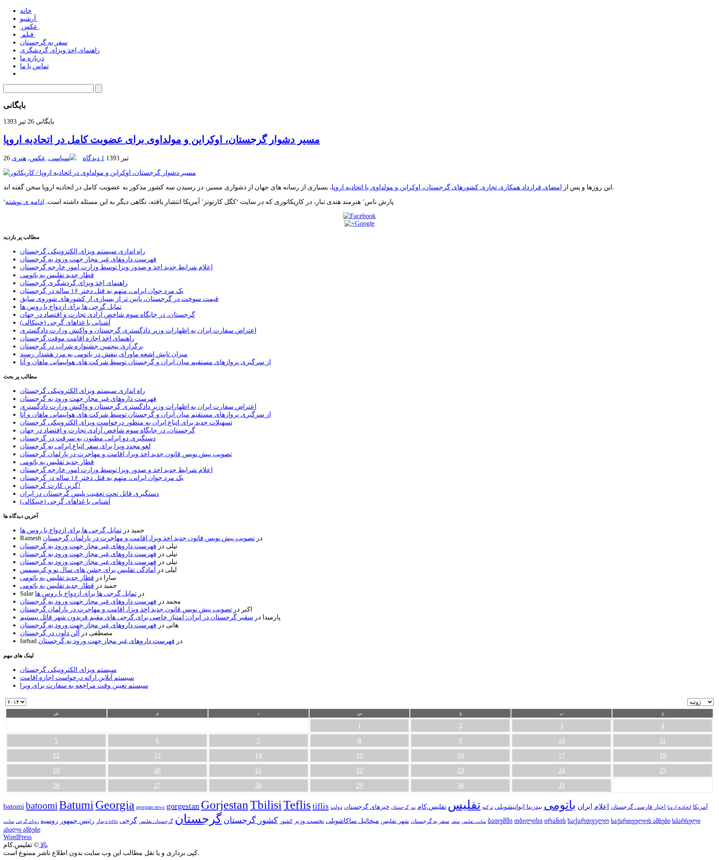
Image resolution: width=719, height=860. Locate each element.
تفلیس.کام (431, 806)
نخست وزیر (309, 820)
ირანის (555, 821)
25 (662, 770)
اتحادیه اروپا (679, 807)
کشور (286, 821)
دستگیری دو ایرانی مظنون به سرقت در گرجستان (88, 438)
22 (359, 770)
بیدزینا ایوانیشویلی (518, 806)
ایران (585, 806)
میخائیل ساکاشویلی (352, 820)
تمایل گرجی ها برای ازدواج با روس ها (70, 306)
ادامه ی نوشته (24, 201)
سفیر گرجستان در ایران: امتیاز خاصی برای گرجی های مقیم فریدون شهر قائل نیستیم (136, 617)
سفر (455, 821)
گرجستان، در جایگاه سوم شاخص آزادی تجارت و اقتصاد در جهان (107, 314)
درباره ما (32, 58)
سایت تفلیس (473, 821)
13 (157, 755)
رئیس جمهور (77, 821)
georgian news (150, 807)
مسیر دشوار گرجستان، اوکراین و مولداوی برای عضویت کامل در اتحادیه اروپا (161, 139)
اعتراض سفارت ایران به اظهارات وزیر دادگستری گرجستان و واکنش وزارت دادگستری (138, 330)
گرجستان (198, 818)
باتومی (560, 804)
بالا (43, 844)
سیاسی (59, 158)
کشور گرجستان (250, 820)
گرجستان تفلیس (156, 821)
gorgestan (182, 805)
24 (561, 770)
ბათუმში (500, 821)
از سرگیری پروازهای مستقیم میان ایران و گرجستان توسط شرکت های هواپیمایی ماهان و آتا (145, 361)
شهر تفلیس (395, 821)
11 (662, 740)
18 (662, 755)
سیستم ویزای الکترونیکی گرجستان (68, 669)
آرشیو (28, 18)
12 (56, 755)
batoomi (41, 805)
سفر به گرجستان (43, 42)
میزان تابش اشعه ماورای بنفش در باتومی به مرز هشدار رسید (104, 354)
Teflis (297, 804)
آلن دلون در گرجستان (49, 632)
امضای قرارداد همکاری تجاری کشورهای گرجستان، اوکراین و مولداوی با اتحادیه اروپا (447, 187)
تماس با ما (34, 66)
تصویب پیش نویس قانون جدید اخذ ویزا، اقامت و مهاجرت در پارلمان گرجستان (126, 453)
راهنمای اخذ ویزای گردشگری (60, 50)
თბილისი (528, 820)
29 (359, 785)
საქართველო (588, 821)
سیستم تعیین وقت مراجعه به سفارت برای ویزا (84, 685)
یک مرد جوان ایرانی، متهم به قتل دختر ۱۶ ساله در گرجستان (101, 290)
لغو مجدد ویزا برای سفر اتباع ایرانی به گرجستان (85, 446)
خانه (26, 10)
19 (56, 770)
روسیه (49, 820)
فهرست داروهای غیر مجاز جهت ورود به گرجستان (88, 259)
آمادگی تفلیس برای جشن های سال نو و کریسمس (88, 569)
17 (561, 755)
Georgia (114, 804)
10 (561, 740)
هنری (19, 158)
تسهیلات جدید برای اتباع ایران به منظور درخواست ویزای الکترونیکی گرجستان (126, 422)
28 (258, 785)
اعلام (601, 806)
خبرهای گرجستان (366, 806)
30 (460, 785)
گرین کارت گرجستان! (50, 485)
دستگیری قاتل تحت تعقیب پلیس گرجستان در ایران (89, 493)
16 (460, 755)
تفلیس (464, 804)
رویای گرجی (27, 821)
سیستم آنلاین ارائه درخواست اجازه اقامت (77, 677)
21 (258, 770)
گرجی (128, 821)
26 (56, 785)
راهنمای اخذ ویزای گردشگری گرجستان (74, 282)
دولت (336, 807)
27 (157, 785)
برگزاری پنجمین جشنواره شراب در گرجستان (81, 346)
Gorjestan (224, 804)
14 (258, 755)
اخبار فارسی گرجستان (638, 807)
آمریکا (700, 807)
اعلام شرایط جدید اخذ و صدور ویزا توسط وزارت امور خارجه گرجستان (116, 267)
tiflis (320, 805)
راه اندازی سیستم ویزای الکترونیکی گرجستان (82, 251)
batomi (13, 806)
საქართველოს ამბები (640, 821)
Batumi (76, 804)
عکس (30, 26)
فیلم (27, 34)
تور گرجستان (403, 807)
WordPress (17, 836)
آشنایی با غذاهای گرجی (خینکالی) (65, 322)
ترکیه (487, 807)
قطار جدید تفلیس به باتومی (57, 274)
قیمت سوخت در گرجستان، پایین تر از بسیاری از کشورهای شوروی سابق (119, 298)
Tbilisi (266, 804)
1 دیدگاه (93, 158)
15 (359, 755)
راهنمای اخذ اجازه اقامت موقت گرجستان (77, 338)
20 (157, 770)
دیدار (101, 821)
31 (561, 785)
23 (460, 770)
